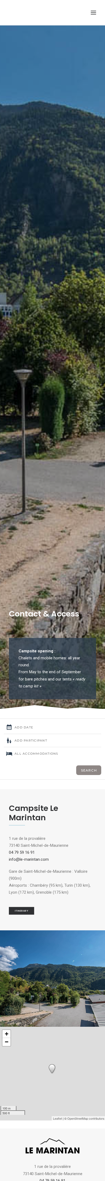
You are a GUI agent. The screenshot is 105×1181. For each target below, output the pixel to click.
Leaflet (57, 1118)
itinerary (21, 910)
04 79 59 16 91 (22, 852)
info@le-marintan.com (29, 859)
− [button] (6, 1042)
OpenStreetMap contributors (85, 1118)
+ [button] (6, 1033)
